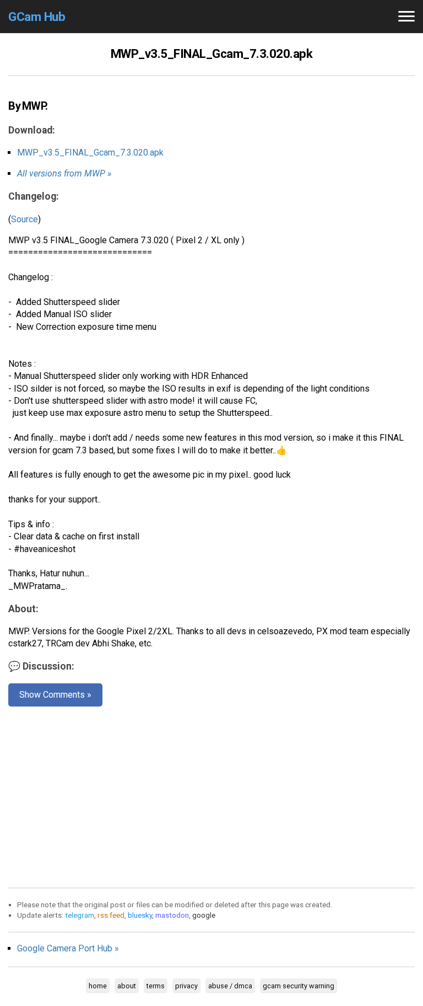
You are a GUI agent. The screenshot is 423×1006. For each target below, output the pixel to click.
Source (24, 219)
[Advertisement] (211, 795)
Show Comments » (55, 694)
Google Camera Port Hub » (68, 948)
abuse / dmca (230, 986)
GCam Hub (36, 16)
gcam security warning (298, 986)
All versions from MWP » (64, 173)
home (98, 986)
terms (156, 986)
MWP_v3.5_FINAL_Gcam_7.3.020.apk (90, 152)
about (126, 986)
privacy (186, 986)
